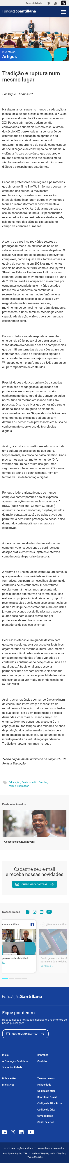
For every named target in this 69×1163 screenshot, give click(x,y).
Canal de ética (45, 1122)
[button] (5, 978)
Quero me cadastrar (34, 884)
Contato (42, 1061)
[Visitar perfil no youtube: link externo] (49, 912)
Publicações (9, 1078)
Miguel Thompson (19, 785)
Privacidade (44, 1084)
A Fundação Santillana (15, 1061)
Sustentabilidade (12, 1067)
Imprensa (42, 1054)
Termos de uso (45, 1078)
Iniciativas (8, 1084)
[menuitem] (48, 3)
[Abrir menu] (63, 11)
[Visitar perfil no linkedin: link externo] (41, 912)
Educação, (15, 782)
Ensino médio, (30, 782)
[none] (48, 3)
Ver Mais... (46, 965)
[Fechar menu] (63, 5)
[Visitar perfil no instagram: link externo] (34, 912)
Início (5, 1054)
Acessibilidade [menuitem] (34, 3)
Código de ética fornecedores (46, 1112)
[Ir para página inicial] (36, 11)
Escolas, (43, 782)
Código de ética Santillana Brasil (47, 1094)
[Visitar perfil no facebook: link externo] (27, 912)
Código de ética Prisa (49, 1103)
